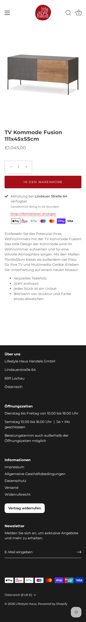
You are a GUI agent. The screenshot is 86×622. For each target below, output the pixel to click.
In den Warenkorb (43, 182)
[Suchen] (68, 13)
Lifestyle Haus (26, 604)
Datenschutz (15, 480)
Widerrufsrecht (18, 494)
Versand (11, 487)
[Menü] (7, 13)
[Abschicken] (79, 552)
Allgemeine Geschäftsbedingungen (35, 474)
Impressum (14, 467)
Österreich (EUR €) (18, 595)
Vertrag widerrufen (24, 508)
